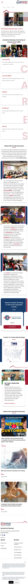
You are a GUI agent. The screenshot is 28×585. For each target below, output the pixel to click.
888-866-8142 (4, 532)
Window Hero (17, 550)
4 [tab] (14, 361)
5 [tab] (16, 361)
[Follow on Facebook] (1, 535)
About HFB (3, 543)
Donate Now (12, 327)
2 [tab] (11, 361)
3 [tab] (13, 361)
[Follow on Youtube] (4, 535)
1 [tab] (10, 361)
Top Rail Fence (18, 547)
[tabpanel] (14, 353)
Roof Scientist (17, 555)
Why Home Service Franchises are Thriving (13, 471)
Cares (2, 546)
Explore (12, 322)
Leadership (4, 548)
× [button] (25, 561)
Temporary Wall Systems (18, 543)
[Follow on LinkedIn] (3, 535)
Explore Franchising (9, 403)
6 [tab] (17, 361)
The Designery (18, 552)
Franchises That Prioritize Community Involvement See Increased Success (11, 505)
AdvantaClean (18, 558)
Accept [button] (11, 582)
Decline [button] (16, 582)
